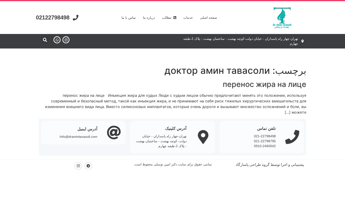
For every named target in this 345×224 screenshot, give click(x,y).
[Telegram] (88, 166)
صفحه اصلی (208, 17)
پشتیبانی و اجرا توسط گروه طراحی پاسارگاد (270, 165)
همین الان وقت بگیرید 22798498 (172, 55)
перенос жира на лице (264, 84)
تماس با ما (129, 17)
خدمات (188, 17)
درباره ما (149, 17)
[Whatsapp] (57, 39)
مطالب (167, 17)
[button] (45, 40)
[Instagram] (65, 39)
